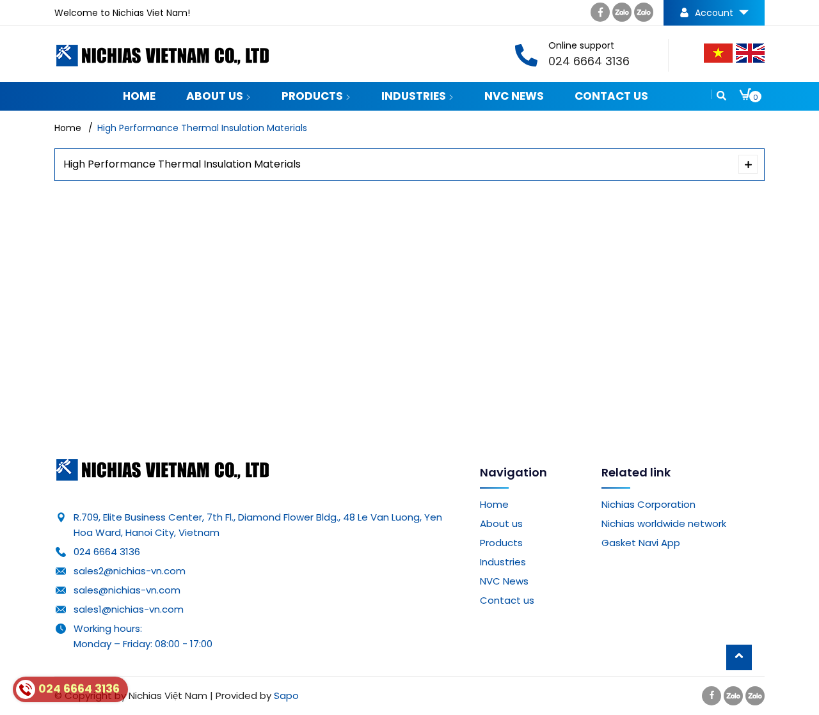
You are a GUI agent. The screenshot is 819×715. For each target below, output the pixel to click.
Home (139, 96)
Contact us (611, 96)
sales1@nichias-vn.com (129, 609)
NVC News (514, 96)
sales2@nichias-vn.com (130, 571)
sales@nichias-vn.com (127, 590)
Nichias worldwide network (663, 523)
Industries (415, 96)
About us (216, 96)
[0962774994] (622, 15)
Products (314, 96)
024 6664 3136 (107, 551)
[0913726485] (643, 15)
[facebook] (600, 15)
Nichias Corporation (648, 504)
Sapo (286, 695)
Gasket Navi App (640, 542)
